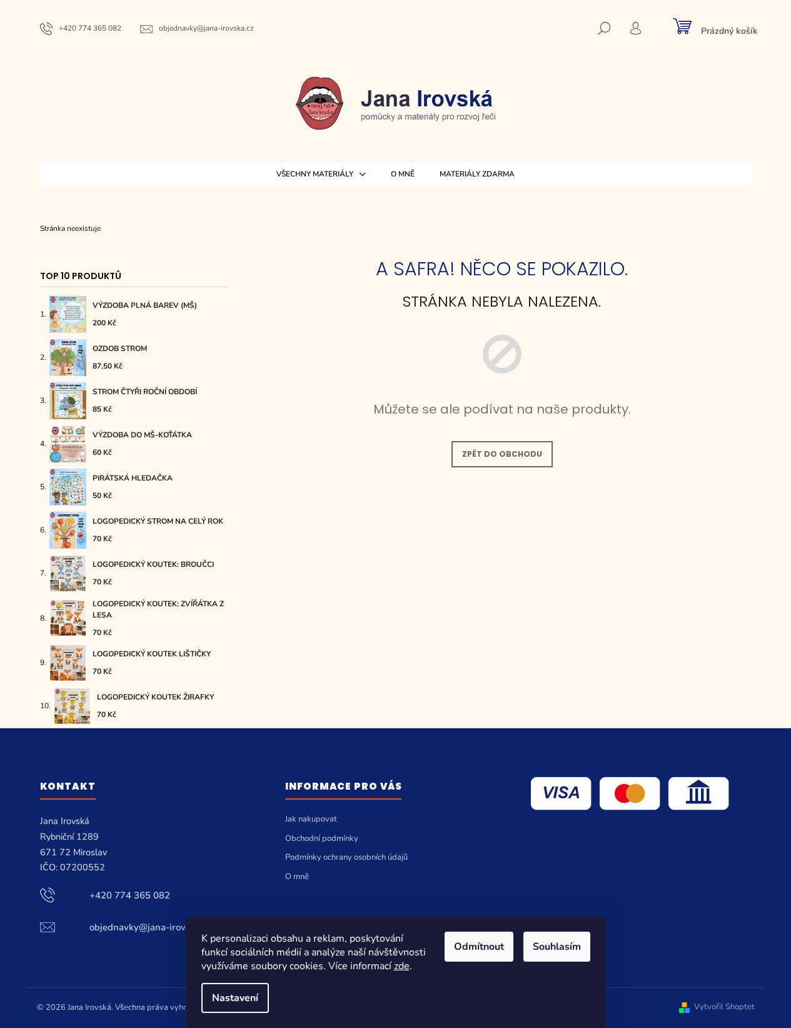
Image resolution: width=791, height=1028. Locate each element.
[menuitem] (321, 174)
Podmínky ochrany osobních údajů (346, 857)
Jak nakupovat (311, 819)
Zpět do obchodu (502, 454)
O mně (297, 876)
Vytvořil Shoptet (724, 1007)
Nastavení (235, 998)
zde (402, 966)
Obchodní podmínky (321, 838)
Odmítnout (479, 947)
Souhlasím (557, 947)
